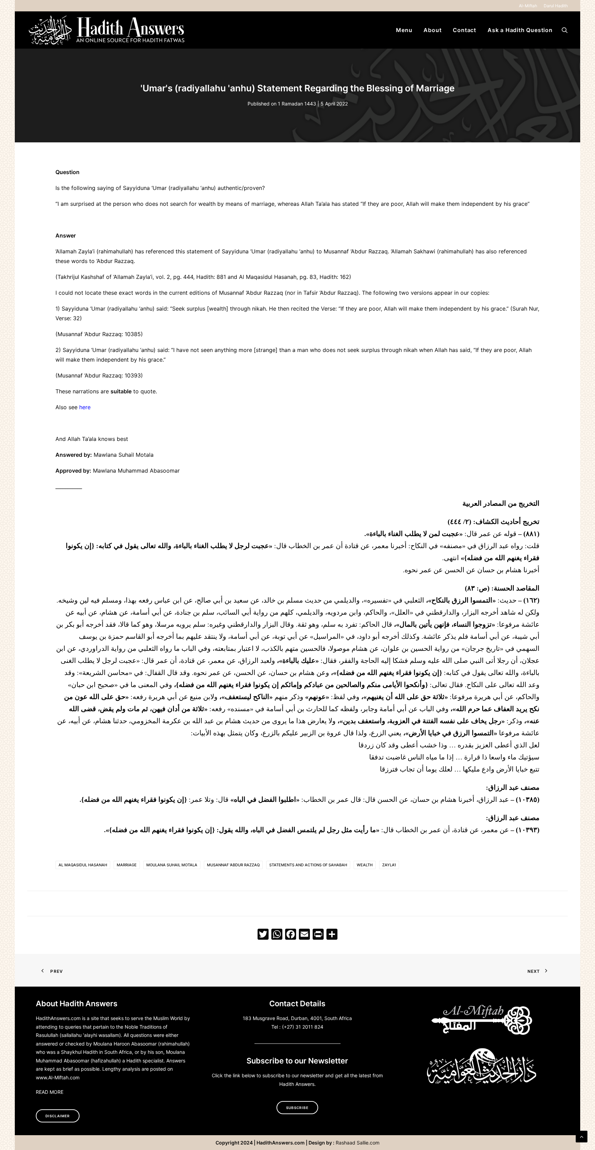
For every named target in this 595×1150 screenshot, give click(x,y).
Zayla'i (389, 864)
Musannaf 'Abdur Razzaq (233, 864)
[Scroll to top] (581, 1135)
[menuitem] (529, 5)
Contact (464, 30)
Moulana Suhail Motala (171, 864)
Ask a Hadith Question (520, 30)
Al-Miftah (528, 5)
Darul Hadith (556, 5)
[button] (565, 30)
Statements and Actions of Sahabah (308, 864)
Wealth (365, 864)
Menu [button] (404, 30)
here (85, 407)
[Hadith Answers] (107, 30)
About (432, 30)
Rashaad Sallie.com (357, 1143)
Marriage (127, 864)
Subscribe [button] (297, 1108)
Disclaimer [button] (57, 1116)
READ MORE (49, 1092)
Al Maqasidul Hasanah (83, 864)
